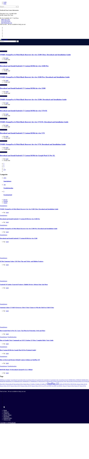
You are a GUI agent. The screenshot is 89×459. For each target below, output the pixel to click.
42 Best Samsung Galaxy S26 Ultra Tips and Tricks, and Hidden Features (21, 261)
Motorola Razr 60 (9, 384)
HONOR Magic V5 (27, 381)
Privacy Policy (7, 415)
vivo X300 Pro (59, 385)
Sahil (7, 212)
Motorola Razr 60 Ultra (18, 384)
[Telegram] (4, 36)
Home (5, 410)
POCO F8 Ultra (73, 384)
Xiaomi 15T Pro (83, 385)
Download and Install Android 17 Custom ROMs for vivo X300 (22, 88)
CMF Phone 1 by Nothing (5, 379)
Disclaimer (6, 416)
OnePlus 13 (33, 384)
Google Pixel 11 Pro (54, 379)
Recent (5, 199)
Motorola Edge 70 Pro (61, 381)
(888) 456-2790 (5, 19)
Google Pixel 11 (47, 379)
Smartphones (3, 51)
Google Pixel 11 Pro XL (64, 379)
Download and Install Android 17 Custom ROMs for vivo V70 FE (23, 111)
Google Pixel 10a (39, 379)
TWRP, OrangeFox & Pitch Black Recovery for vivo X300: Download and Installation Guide (33, 99)
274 (4, 169)
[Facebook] (4, 27)
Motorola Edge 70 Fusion (52, 381)
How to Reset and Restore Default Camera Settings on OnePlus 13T (20, 360)
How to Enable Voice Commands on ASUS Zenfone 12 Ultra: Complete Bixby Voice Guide (26, 340)
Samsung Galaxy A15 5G (82, 384)
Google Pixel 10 (14, 379)
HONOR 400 (2, 381)
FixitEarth (13, 422)
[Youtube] (4, 32)
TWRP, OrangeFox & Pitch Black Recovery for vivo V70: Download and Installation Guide (33, 144)
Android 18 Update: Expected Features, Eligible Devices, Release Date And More (24, 284)
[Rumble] (4, 405)
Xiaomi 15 (65, 385)
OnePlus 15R (61, 384)
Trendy (5, 203)
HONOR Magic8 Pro (18, 381)
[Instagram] (4, 35)
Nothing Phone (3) (27, 384)
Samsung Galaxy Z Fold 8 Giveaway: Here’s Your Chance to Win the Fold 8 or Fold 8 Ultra (27, 307)
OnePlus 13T (44, 384)
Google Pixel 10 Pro (22, 379)
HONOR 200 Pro (72, 379)
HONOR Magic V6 (35, 381)
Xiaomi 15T (76, 385)
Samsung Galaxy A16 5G (5, 385)
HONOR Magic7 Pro (10, 381)
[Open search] (0, 44)
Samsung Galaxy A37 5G (37, 385)
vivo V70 (44, 385)
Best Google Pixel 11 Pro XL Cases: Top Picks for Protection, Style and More (22, 330)
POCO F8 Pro (67, 384)
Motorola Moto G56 (71, 381)
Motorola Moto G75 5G (80, 381)
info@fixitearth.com (6, 23)
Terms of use (7, 419)
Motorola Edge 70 (42, 381)
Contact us (6, 413)
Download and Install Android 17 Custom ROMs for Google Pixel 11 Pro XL (27, 155)
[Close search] (0, 43)
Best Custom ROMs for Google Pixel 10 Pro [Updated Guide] (18, 350)
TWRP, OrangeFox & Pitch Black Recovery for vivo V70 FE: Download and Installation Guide (34, 122)
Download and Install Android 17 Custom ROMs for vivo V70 (22, 133)
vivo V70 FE (48, 385)
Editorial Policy (7, 418)
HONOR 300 (78, 379)
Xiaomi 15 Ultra (70, 385)
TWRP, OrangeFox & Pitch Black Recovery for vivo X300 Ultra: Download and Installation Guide (35, 55)
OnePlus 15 (53, 383)
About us (6, 412)
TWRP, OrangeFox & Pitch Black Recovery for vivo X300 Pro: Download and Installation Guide (35, 77)
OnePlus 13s (38, 384)
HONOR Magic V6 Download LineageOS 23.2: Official (16, 369)
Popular (5, 201)
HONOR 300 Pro (85, 379)
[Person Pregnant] (4, 407)
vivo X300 (54, 385)
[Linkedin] (4, 30)
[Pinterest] (4, 33)
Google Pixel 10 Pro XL (31, 379)
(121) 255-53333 (5, 21)
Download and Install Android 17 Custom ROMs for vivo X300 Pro (24, 66)
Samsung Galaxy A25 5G (16, 385)
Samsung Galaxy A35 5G (26, 385)
